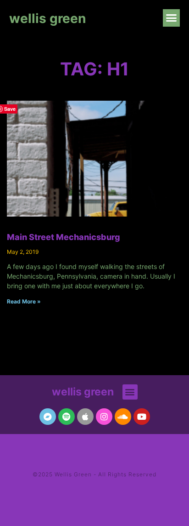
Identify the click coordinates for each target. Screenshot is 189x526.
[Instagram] (104, 416)
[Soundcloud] (123, 416)
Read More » (24, 301)
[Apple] (85, 416)
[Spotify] (66, 416)
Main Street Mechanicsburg (63, 237)
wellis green (47, 18)
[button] (171, 18)
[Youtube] (141, 416)
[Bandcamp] (47, 416)
